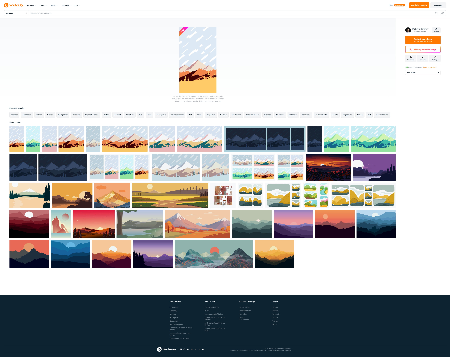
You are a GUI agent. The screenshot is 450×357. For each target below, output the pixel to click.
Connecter (438, 5)
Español (275, 311)
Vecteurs (30, 5)
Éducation (174, 321)
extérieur (293, 115)
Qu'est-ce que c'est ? (429, 67)
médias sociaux (382, 115)
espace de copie (91, 115)
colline (106, 115)
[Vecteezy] (13, 5)
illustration (236, 115)
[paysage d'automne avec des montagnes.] (197, 224)
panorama (306, 115)
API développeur (176, 324)
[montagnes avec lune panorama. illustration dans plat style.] (111, 254)
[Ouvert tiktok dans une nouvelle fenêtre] (196, 349)
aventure (130, 115)
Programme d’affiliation (213, 314)
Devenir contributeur (244, 318)
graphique (211, 115)
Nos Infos (243, 314)
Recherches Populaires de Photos (214, 324)
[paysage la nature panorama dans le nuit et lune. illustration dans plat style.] (293, 224)
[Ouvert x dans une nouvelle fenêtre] (199, 349)
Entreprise (174, 317)
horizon (223, 115)
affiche (39, 115)
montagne (27, 115)
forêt (199, 115)
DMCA (206, 311)
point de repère (252, 115)
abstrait (117, 115)
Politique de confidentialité (258, 350)
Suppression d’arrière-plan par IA (180, 334)
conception (161, 115)
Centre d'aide (244, 307)
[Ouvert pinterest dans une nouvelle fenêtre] (192, 349)
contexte (76, 115)
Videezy (173, 314)
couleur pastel (321, 115)
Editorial (65, 5)
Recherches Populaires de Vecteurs (214, 318)
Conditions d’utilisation (238, 350)
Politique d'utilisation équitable (280, 350)
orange (50, 115)
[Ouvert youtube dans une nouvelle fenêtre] (203, 349)
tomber (14, 115)
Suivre (436, 31)
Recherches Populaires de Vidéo (214, 329)
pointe (335, 115)
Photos (42, 5)
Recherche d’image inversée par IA (181, 329)
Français (275, 321)
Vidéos (53, 5)
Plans (391, 5)
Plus (76, 5)
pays (149, 115)
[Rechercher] (436, 13)
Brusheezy (174, 307)
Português (276, 314)
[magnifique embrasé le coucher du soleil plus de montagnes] (328, 167)
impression (347, 115)
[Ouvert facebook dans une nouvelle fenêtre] (181, 349)
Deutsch (275, 317)
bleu (140, 115)
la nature (280, 115)
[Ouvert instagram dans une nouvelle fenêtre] (184, 349)
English (275, 307)
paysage (267, 115)
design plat (63, 115)
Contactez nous (245, 311)
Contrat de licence (211, 307)
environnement (177, 115)
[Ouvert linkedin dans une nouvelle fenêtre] (188, 349)
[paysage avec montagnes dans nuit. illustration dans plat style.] (29, 224)
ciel (369, 115)
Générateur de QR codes (179, 338)
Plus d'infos (411, 73)
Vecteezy (173, 311)
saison (360, 115)
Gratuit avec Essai (423, 40)
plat (190, 115)
